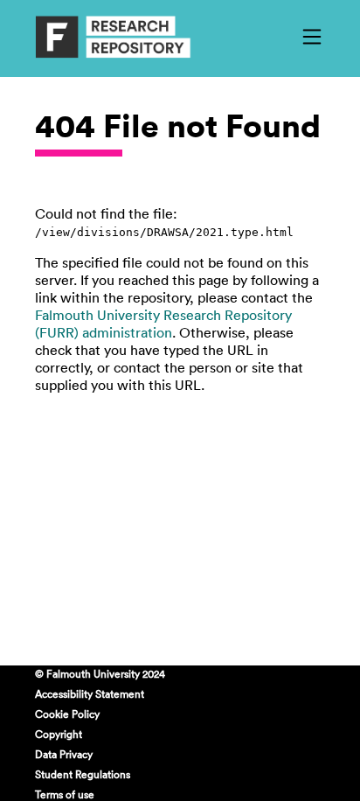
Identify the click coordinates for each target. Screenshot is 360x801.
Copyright (58, 734)
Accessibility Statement (89, 693)
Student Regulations (82, 774)
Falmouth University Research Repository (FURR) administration (163, 323)
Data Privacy (64, 754)
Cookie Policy (67, 713)
